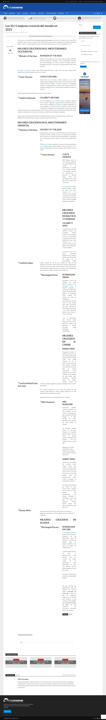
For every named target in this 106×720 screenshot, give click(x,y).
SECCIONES (61, 13)
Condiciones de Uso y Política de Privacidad (93, 1)
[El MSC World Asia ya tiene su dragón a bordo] (54, 18)
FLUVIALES (25, 13)
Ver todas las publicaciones (69, 675)
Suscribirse (83, 66)
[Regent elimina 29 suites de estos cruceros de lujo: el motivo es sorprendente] (30, 18)
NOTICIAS (41, 13)
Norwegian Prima (67, 286)
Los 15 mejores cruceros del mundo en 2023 (65, 662)
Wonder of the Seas (25, 70)
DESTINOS (33, 13)
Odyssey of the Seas (46, 144)
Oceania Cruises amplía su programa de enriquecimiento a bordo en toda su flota (16, 18)
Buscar (80, 25)
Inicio (67, 1)
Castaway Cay (64, 513)
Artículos (16, 659)
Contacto (80, 1)
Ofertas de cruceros (87, 54)
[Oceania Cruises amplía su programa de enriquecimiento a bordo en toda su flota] (5, 18)
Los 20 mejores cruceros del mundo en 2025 (16, 662)
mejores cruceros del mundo (25, 635)
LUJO (18, 13)
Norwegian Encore (69, 532)
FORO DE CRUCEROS (51, 13)
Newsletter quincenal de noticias (89, 51)
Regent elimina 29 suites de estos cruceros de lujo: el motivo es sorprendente (41, 18)
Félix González (10, 46)
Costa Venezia (67, 186)
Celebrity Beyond (55, 106)
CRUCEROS (11, 13)
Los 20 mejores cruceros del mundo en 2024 (40, 662)
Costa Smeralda (51, 80)
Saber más (7, 711)
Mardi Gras (71, 354)
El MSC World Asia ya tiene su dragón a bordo (66, 18)
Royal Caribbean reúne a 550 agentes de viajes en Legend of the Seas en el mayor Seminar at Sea (91, 18)
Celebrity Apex (59, 101)
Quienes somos (73, 1)
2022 (70, 614)
